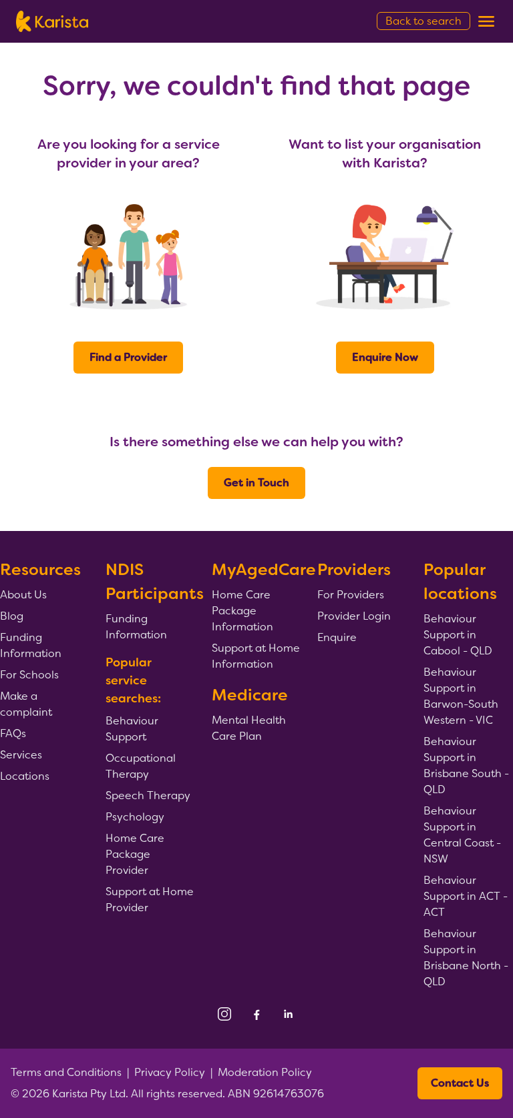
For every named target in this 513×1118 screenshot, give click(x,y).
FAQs (13, 733)
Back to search (423, 21)
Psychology (135, 817)
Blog (11, 616)
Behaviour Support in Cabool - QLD (457, 635)
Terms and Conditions (66, 1072)
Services (21, 755)
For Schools (29, 675)
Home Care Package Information (242, 611)
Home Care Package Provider (135, 854)
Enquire (337, 637)
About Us (23, 595)
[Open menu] (486, 21)
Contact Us (460, 1083)
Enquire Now (385, 357)
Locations (24, 776)
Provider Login (354, 616)
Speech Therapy (148, 795)
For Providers (350, 595)
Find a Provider (128, 357)
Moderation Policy (265, 1072)
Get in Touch (256, 483)
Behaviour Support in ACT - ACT (465, 896)
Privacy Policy (169, 1072)
